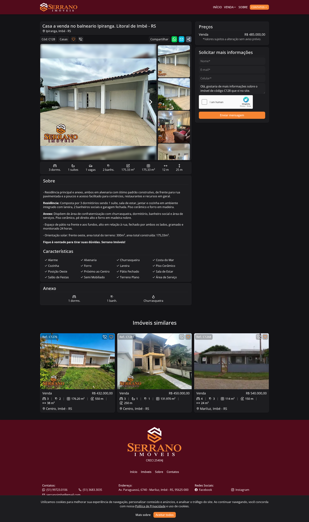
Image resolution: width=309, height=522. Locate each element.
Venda (229, 7)
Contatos (258, 7)
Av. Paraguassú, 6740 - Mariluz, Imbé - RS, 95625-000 (153, 490)
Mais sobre (143, 515)
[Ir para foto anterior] (46, 102)
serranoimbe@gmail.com (63, 495)
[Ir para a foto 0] (174, 61)
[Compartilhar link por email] (181, 39)
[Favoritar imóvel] (111, 337)
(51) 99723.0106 (56, 490)
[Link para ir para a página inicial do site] (58, 7)
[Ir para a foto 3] (174, 160)
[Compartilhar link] (189, 39)
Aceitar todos (165, 515)
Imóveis (146, 472)
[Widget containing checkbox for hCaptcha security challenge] (226, 102)
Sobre (243, 7)
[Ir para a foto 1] (174, 94)
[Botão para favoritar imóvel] (73, 39)
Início (217, 7)
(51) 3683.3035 (92, 490)
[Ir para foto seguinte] (150, 102)
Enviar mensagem (232, 115)
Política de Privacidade (150, 506)
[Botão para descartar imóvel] (81, 39)
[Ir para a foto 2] (174, 127)
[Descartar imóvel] (105, 337)
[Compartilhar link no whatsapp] (174, 39)
